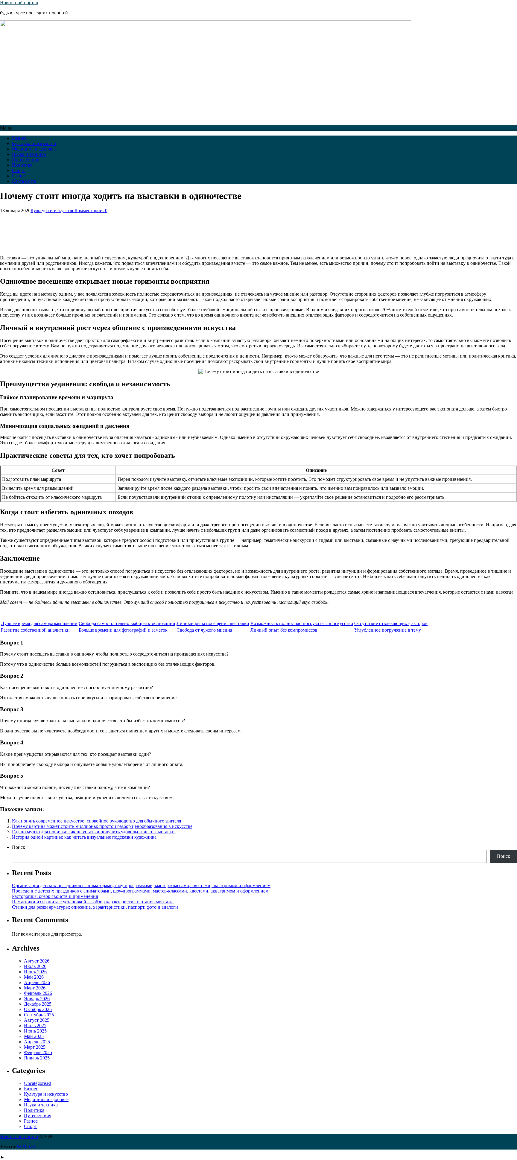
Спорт (18, 170)
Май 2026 (34, 977)
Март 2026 (34, 987)
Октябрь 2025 (38, 1009)
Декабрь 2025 (37, 1004)
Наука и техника (29, 154)
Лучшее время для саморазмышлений (39, 623)
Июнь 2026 (35, 971)
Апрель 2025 (37, 1041)
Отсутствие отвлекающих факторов (391, 623)
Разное (19, 175)
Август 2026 (36, 960)
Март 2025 (34, 1047)
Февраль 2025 (38, 1052)
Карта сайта (24, 181)
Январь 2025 (37, 1057)
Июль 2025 (35, 1025)
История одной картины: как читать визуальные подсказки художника (84, 837)
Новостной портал (19, 2)
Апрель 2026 (37, 982)
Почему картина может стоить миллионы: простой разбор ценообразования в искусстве (102, 826)
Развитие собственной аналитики (35, 630)
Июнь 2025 (35, 1030)
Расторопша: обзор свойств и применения (55, 896)
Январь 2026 (37, 998)
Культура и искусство (34, 143)
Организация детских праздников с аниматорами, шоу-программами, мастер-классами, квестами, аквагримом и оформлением (141, 885)
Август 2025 (36, 1020)
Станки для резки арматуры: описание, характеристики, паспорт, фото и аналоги (95, 907)
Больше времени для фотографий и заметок (123, 630)
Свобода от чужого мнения (204, 630)
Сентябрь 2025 (39, 1014)
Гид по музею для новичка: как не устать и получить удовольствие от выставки (93, 831)
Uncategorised (37, 1083)
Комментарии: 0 (90, 210)
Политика (22, 165)
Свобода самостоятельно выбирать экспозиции (127, 623)
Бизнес (19, 138)
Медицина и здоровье (34, 148)
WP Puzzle (27, 1146)
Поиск (18, 847)
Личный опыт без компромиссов (283, 630)
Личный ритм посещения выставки (213, 623)
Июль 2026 (35, 966)
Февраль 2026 (38, 993)
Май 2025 (34, 1036)
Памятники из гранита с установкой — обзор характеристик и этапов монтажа (93, 901)
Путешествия (25, 159)
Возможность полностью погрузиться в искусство (301, 623)
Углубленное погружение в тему (387, 630)
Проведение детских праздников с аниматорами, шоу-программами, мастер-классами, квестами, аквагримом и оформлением (140, 890)
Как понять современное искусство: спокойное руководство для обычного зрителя (96, 820)
